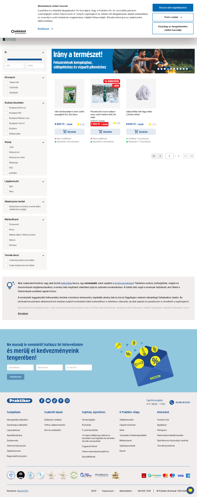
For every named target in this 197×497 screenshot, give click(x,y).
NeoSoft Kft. (23, 491)
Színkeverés (12, 440)
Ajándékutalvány (14, 435)
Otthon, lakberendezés (54, 425)
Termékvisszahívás (166, 446)
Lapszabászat (13, 430)
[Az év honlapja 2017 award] (63, 475)
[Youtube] (48, 400)
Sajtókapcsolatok (127, 446)
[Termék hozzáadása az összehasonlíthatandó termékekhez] (60, 80)
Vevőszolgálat (88, 420)
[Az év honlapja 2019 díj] (40, 475)
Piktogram (162, 430)
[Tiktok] (54, 400)
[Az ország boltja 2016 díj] (51, 475)
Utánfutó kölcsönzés (16, 446)
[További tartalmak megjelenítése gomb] (192, 61)
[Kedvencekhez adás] (55, 79)
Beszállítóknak (88, 457)
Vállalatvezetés (127, 420)
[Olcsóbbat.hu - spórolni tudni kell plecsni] (101, 475)
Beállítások (43, 29)
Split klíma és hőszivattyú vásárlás (172, 440)
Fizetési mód (163, 420)
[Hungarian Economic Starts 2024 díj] (11, 475)
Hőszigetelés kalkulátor (17, 420)
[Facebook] (41, 400)
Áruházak (86, 425)
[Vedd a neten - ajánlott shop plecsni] (86, 475)
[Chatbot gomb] (190, 490)
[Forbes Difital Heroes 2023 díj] (21, 475)
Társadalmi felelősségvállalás (133, 435)
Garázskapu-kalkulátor (17, 425)
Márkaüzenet (126, 440)
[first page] (154, 156)
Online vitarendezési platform (95, 451)
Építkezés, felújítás (53, 420)
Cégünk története (128, 425)
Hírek (122, 430)
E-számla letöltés (90, 430)
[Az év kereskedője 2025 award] (115, 475)
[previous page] (160, 156)
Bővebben (23, 313)
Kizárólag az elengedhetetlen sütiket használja (173, 28)
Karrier (123, 451)
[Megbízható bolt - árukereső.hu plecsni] (74, 475)
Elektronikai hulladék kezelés (170, 435)
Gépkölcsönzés (14, 451)
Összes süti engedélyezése (173, 7)
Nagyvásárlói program (17, 456)
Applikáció (162, 425)
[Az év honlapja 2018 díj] (31, 475)
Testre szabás (171, 17)
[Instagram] (67, 400)
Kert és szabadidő (52, 430)
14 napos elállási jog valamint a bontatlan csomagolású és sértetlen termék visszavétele (98, 438)
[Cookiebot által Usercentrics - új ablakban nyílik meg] (18, 32)
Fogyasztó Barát (89, 446)
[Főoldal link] (19, 400)
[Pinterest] (60, 400)
